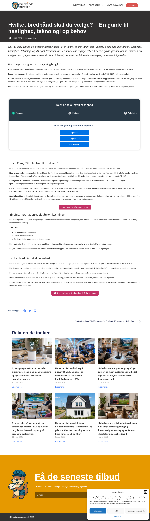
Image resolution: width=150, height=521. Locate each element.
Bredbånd (94, 5)
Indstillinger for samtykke (136, 511)
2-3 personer (74, 139)
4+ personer (74, 144)
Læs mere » (17, 387)
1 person (74, 133)
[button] (145, 492)
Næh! (116, 511)
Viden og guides (115, 5)
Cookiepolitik (117, 516)
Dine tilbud (79, 5)
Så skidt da (98, 511)
